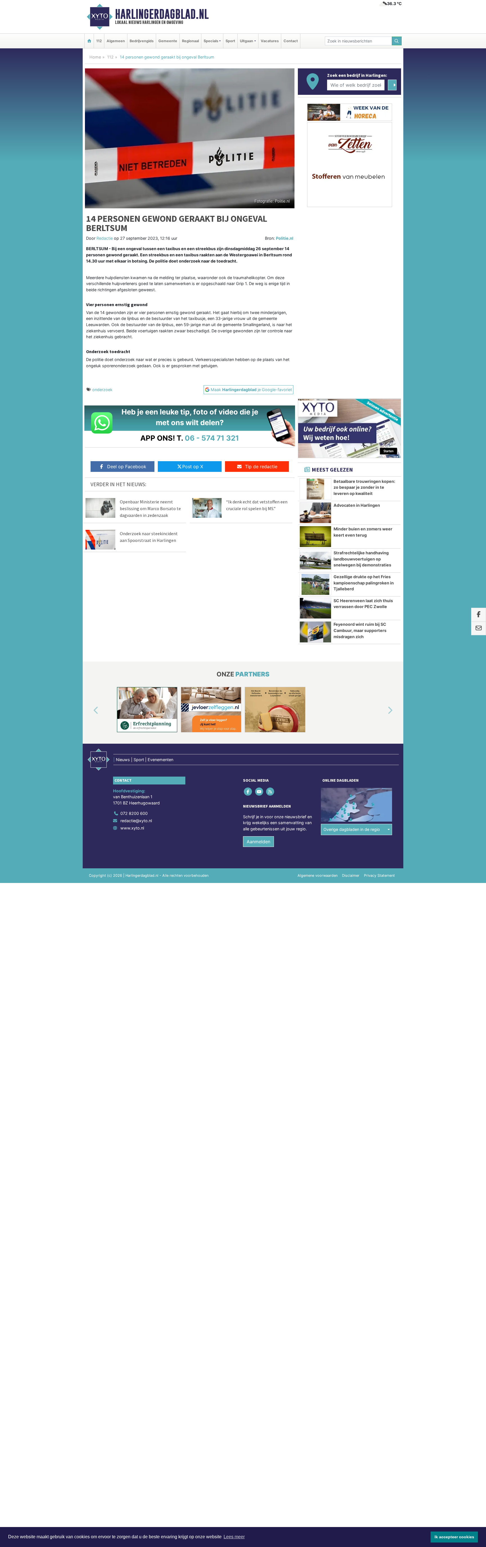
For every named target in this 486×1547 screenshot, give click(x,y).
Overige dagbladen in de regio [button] (351, 829)
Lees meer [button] (234, 1536)
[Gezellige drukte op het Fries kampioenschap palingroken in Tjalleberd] (315, 584)
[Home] (89, 41)
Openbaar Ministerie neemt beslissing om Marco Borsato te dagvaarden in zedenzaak (150, 508)
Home (95, 57)
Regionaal (190, 41)
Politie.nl (284, 238)
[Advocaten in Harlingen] (315, 513)
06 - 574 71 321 (212, 438)
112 (99, 41)
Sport (230, 41)
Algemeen (116, 41)
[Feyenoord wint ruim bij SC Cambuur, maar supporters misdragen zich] (315, 632)
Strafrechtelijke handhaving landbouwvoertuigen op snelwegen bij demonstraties (362, 558)
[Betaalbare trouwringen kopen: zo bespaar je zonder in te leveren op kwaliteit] (315, 489)
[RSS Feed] (270, 791)
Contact (291, 41)
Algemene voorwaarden (318, 875)
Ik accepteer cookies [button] (454, 1537)
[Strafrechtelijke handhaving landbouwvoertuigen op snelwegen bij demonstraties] (315, 560)
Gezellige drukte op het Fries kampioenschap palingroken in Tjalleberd (364, 582)
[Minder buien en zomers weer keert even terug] (315, 536)
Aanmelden (258, 841)
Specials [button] (211, 41)
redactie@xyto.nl (136, 820)
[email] (478, 628)
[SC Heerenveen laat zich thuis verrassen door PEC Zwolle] (315, 608)
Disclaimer (350, 875)
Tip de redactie (261, 466)
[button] (89, 710)
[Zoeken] (397, 41)
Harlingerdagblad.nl (162, 14)
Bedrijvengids (142, 41)
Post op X (192, 466)
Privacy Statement (379, 875)
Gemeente (167, 41)
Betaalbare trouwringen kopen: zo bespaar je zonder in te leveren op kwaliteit (364, 487)
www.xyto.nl (132, 828)
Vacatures (270, 41)
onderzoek (102, 389)
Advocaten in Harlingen (357, 505)
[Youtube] (259, 791)
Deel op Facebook (126, 466)
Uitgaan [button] (246, 41)
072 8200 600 (134, 813)
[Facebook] (248, 791)
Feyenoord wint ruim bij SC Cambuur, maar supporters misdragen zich (360, 630)
